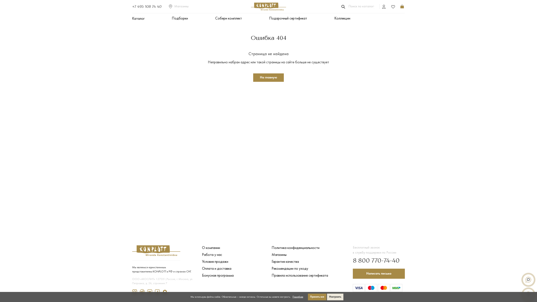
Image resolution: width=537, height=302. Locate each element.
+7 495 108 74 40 (147, 6)
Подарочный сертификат (288, 18)
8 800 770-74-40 (376, 260)
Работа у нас (212, 255)
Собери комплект (228, 18)
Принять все (317, 296)
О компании (211, 248)
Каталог (138, 19)
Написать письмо (378, 273)
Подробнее (297, 297)
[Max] (165, 291)
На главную (268, 77)
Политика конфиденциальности (295, 248)
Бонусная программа (218, 275)
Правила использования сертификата (300, 275)
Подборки (180, 18)
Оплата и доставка (216, 269)
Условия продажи (215, 262)
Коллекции (342, 18)
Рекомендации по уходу (290, 269)
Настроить (335, 296)
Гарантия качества (285, 262)
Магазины (181, 6)
